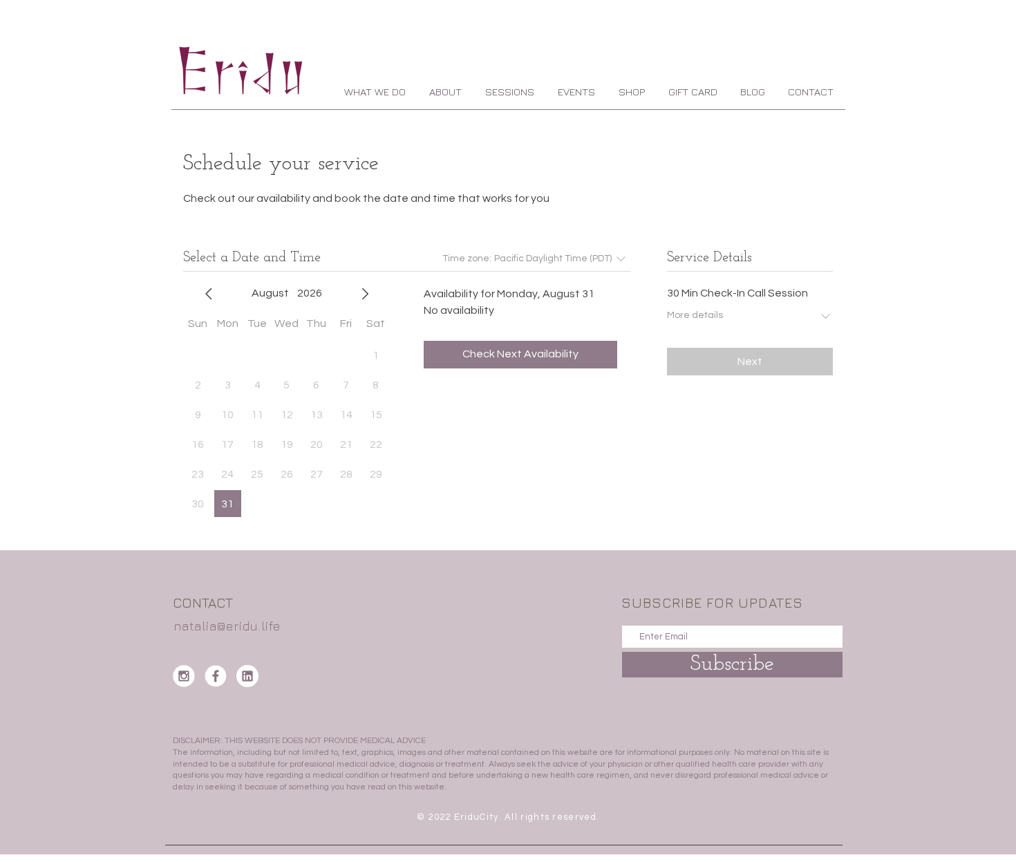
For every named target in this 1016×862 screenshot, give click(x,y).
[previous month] (208, 293)
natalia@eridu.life (227, 626)
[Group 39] (247, 676)
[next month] (365, 293)
